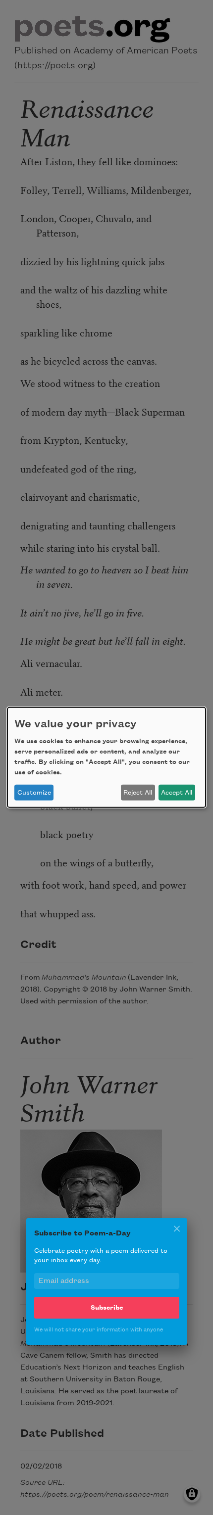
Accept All (176, 792)
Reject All (137, 792)
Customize (34, 792)
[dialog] (106, 757)
